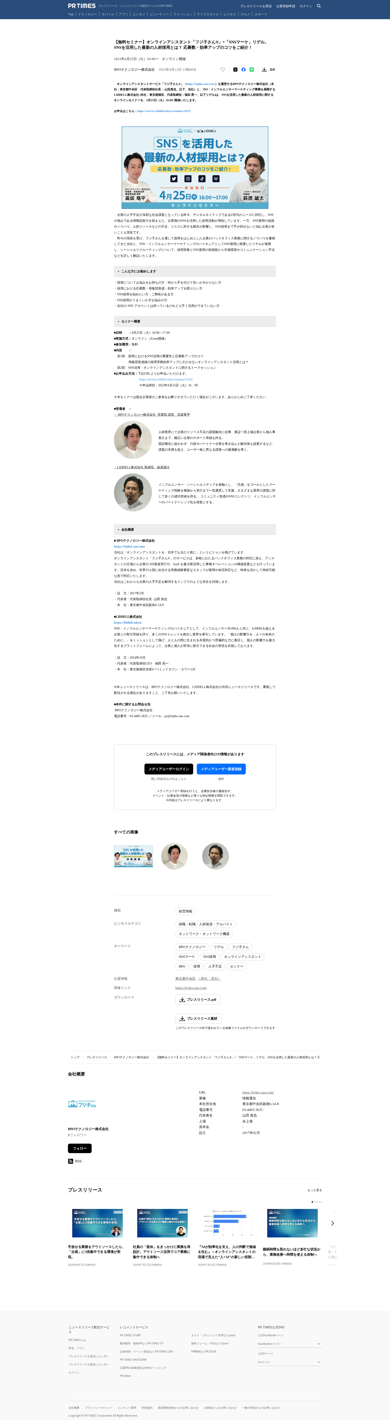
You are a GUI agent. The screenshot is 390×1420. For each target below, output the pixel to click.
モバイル (108, 14)
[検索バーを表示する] (319, 6)
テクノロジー (87, 14)
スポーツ (261, 14)
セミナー (237, 966)
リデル (219, 947)
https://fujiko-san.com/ (201, 84)
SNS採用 (209, 956)
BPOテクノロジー (192, 947)
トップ (75, 1057)
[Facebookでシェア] (243, 69)
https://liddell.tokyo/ (128, 622)
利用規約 (147, 1408)
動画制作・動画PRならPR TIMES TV (141, 1343)
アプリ (123, 14)
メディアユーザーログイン (169, 769)
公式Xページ (265, 1353)
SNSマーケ (187, 956)
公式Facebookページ (270, 1335)
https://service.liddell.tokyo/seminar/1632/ (166, 379)
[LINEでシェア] (251, 69)
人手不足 (215, 966)
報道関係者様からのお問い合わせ (178, 1408)
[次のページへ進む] (334, 1223)
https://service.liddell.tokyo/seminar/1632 (163, 111)
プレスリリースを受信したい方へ (89, 1356)
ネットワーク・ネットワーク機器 (204, 934)
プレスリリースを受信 (256, 6)
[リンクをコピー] (272, 69)
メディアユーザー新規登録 (221, 769)
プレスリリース (96, 1057)
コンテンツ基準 (126, 1408)
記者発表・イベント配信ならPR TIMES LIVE (146, 1351)
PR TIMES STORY (130, 1335)
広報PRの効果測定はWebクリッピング (143, 1368)
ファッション (182, 14)
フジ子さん (240, 947)
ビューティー (159, 14)
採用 (196, 966)
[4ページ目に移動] (319, 1202)
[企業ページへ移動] (82, 1105)
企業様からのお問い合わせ (220, 1408)
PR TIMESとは (77, 1340)
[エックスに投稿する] (235, 69)
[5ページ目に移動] (321, 1202)
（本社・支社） (209, 978)
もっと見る (314, 1190)
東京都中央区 (185, 978)
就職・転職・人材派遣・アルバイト (206, 924)
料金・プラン (77, 1348)
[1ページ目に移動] (312, 1202)
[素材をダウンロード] (264, 69)
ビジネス (229, 14)
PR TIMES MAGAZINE (133, 1360)
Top (71, 14)
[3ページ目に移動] (317, 1202)
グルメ (245, 14)
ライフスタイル (208, 14)
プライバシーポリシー (98, 1408)
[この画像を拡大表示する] (133, 856)
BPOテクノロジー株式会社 (131, 1057)
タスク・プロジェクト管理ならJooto (213, 1335)
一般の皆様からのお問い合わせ (261, 1408)
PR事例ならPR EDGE (203, 1351)
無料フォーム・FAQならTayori (209, 1343)
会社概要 (74, 1408)
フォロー (80, 1148)
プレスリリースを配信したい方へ (89, 1364)
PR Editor (125, 1376)
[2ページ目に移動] (314, 1202)
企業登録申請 (285, 6)
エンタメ (139, 14)
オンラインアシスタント (242, 956)
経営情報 (185, 911)
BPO (182, 966)
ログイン (306, 6)
